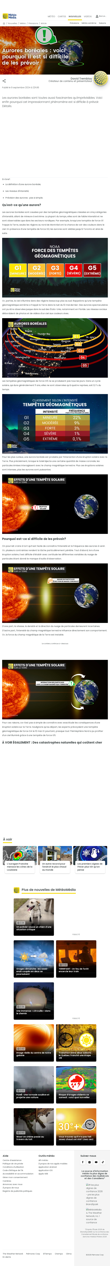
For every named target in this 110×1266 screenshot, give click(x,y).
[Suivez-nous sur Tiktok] (103, 1162)
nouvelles (12, 23)
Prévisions (33, 23)
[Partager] (4, 81)
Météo (23, 23)
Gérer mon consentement (15, 1177)
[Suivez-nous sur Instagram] (89, 1162)
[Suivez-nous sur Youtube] (96, 1162)
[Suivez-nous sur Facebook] (82, 1162)
